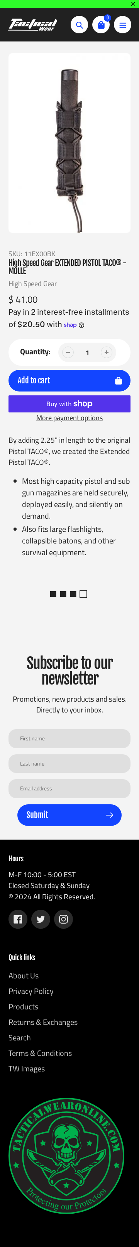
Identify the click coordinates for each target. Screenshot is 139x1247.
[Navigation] (122, 24)
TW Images (26, 1068)
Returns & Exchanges (43, 1022)
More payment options (69, 417)
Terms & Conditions (40, 1053)
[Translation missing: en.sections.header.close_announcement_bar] (133, 4)
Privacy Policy (31, 991)
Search (19, 1037)
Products (23, 1006)
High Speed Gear (32, 283)
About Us (23, 975)
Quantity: (35, 351)
